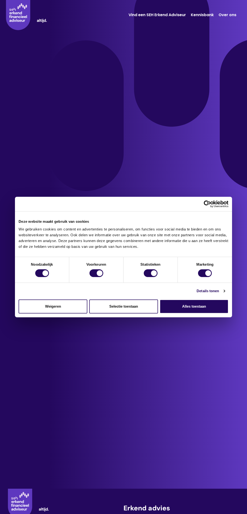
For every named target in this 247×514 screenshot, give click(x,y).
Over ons (227, 15)
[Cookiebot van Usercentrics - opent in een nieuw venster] (207, 204)
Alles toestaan (194, 306)
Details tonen (208, 291)
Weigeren (53, 306)
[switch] (96, 273)
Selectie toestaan (123, 306)
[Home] (26, 15)
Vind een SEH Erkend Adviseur (157, 15)
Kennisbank (202, 15)
